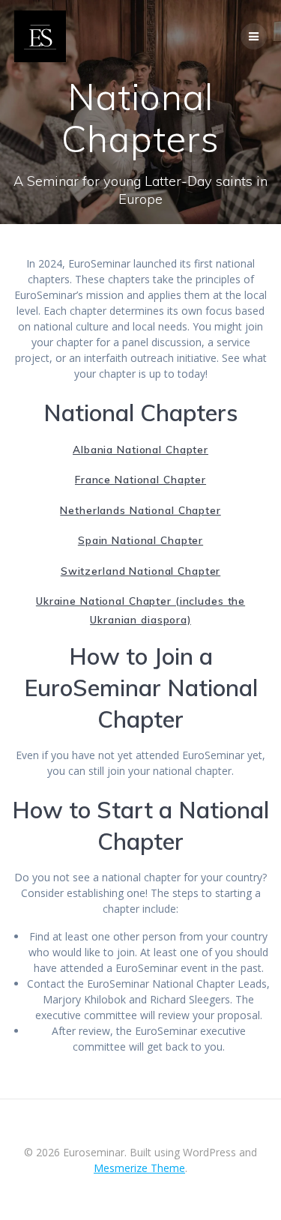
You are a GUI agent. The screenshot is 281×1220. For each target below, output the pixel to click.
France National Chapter (140, 479)
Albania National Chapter (140, 449)
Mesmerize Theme (139, 1168)
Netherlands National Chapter (140, 510)
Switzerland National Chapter (141, 570)
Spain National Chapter (140, 540)
